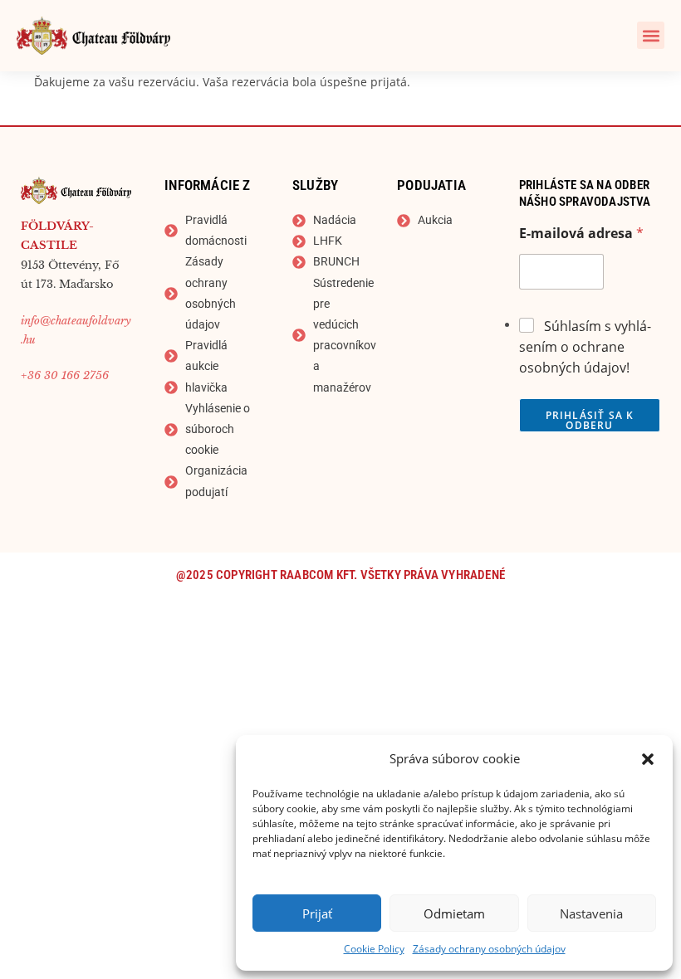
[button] (647, 759)
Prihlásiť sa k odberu (590, 420)
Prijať (317, 913)
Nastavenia (591, 913)
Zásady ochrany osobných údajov (489, 949)
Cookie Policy (374, 949)
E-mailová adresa (581, 233)
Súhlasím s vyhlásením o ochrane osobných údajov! (585, 347)
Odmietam (454, 913)
